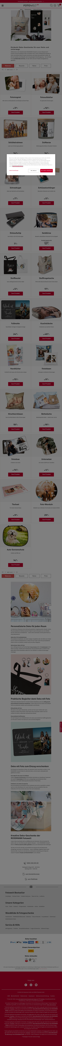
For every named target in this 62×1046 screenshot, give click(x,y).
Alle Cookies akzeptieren (46, 170)
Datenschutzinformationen (18, 166)
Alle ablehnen (34, 170)
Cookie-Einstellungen (13, 170)
